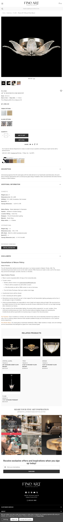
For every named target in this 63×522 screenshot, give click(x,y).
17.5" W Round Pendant (10, 400)
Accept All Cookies (26, 519)
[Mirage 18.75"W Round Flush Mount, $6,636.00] (51, 347)
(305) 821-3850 (6, 153)
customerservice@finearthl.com (27, 282)
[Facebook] (34, 144)
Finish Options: (6, 108)
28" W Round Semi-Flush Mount (10, 365)
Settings (5, 519)
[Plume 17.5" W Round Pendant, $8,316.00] (11, 382)
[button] (31, 169)
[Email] (30, 144)
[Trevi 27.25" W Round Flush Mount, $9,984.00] (31, 347)
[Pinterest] (37, 144)
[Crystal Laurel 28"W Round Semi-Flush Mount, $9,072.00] (11, 347)
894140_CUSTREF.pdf (9, 248)
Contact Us (14, 153)
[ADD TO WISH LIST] (61, 91)
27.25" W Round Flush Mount (29, 365)
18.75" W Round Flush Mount (49, 365)
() (61, 3)
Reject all (14, 519)
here (32, 290)
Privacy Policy (40, 516)
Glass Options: (6, 119)
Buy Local (22, 140)
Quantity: (4, 132)
